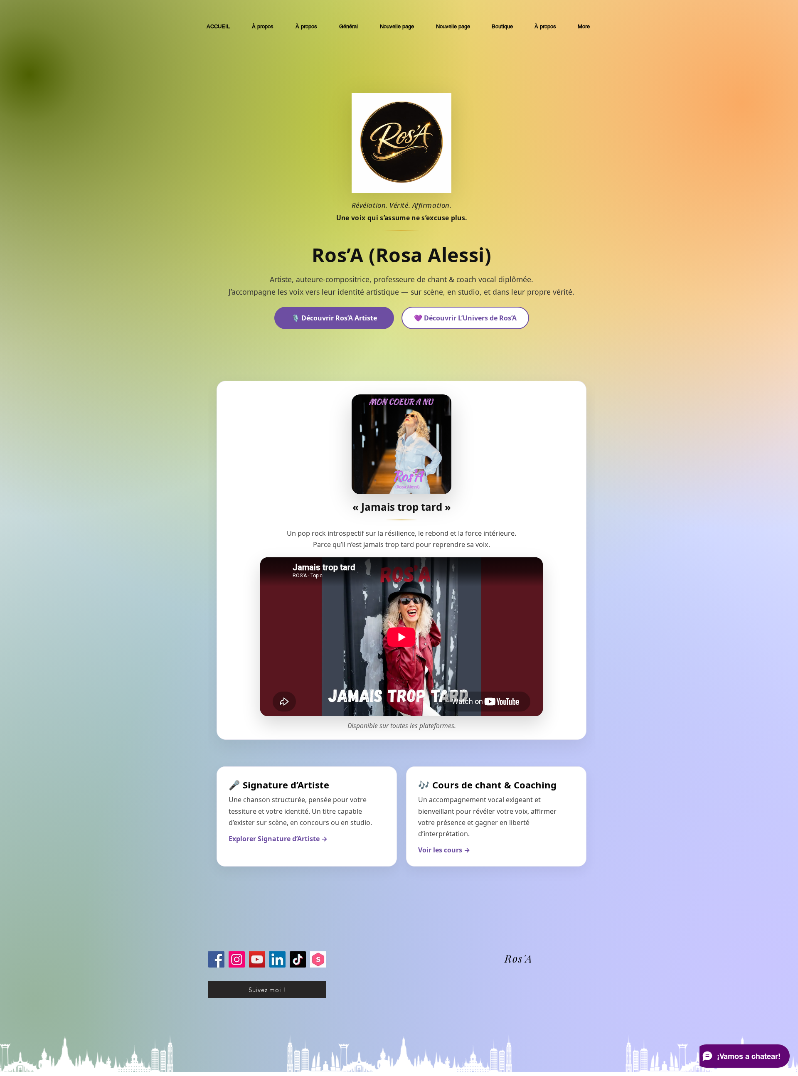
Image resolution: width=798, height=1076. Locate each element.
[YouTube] (257, 959)
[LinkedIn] (277, 959)
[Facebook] (216, 959)
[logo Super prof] (318, 959)
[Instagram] (237, 959)
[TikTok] (298, 959)
